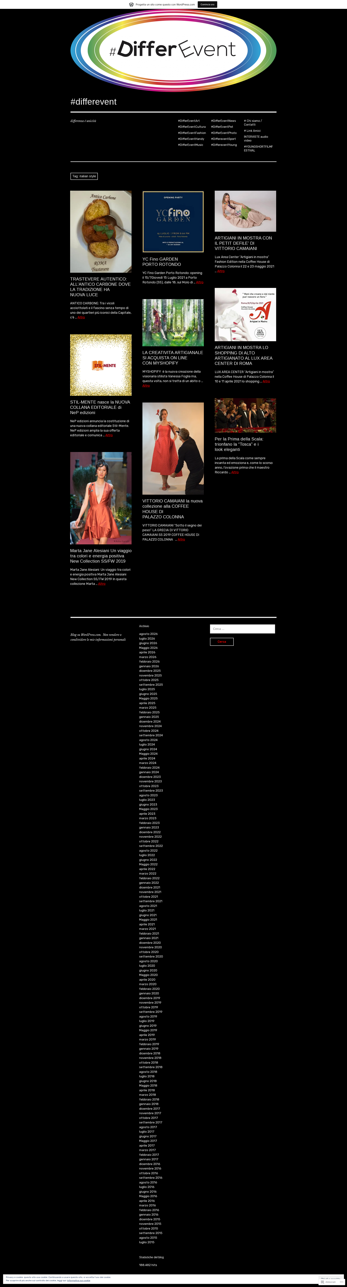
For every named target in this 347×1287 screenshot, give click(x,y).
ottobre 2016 (148, 1173)
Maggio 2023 (148, 809)
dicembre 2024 (150, 721)
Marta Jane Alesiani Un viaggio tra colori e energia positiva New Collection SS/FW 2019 (101, 556)
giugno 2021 (148, 915)
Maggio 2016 (148, 1196)
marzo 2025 (147, 707)
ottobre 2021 (148, 896)
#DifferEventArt (189, 121)
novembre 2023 (150, 781)
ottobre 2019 (148, 1007)
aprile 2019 (147, 1035)
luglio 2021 (146, 910)
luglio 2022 (147, 855)
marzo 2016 (147, 1205)
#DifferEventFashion (192, 133)
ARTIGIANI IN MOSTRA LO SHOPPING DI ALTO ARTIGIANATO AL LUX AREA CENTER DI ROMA (244, 355)
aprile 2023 (147, 813)
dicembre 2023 (150, 777)
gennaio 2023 (149, 827)
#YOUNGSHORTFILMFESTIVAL (258, 148)
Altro (81, 317)
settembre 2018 (150, 1067)
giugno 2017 (148, 1136)
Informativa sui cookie (78, 1280)
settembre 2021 (150, 901)
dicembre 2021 (149, 887)
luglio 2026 (147, 638)
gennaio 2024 (149, 772)
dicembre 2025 (150, 671)
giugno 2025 (148, 694)
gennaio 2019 (148, 1048)
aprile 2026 (147, 652)
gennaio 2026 (149, 666)
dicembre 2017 (149, 1108)
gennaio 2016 (148, 1214)
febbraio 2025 (149, 712)
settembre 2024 (151, 735)
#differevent (93, 101)
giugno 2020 (148, 970)
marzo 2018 (147, 1095)
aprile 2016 (147, 1201)
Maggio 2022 (148, 864)
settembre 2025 (151, 684)
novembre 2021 (150, 892)
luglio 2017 (146, 1131)
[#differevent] (173, 50)
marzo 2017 (147, 1150)
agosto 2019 (148, 1016)
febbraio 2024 (149, 767)
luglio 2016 (146, 1187)
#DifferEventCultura (192, 127)
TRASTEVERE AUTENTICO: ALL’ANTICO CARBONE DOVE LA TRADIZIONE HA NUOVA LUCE (100, 287)
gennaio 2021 (148, 938)
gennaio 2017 (148, 1159)
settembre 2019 (150, 1012)
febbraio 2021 (149, 933)
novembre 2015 (150, 1224)
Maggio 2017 (148, 1141)
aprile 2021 (147, 924)
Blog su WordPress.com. (85, 635)
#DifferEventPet (222, 127)
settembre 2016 (150, 1177)
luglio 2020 (147, 965)
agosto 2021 (148, 906)
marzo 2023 (147, 818)
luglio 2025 (147, 689)
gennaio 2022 (149, 883)
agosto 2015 (148, 1237)
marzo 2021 (147, 929)
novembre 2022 (150, 836)
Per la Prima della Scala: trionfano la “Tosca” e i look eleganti (239, 444)
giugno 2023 (148, 804)
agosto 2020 (148, 961)
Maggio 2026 (148, 648)
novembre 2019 (150, 1002)
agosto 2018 (148, 1072)
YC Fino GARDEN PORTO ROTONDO (161, 262)
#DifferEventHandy (191, 139)
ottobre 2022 (148, 841)
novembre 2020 (150, 947)
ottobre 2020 (149, 952)
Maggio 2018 (148, 1085)
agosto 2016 (148, 1182)
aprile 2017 (147, 1145)
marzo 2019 (147, 1039)
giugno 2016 (148, 1191)
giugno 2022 (148, 860)
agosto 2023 (148, 795)
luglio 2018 (147, 1076)
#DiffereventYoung (224, 145)
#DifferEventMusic (190, 145)
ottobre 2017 (148, 1118)
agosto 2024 (148, 740)
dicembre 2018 (149, 1053)
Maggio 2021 (148, 919)
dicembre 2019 (149, 998)
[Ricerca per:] (242, 629)
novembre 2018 (150, 1058)
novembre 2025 (150, 675)
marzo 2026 (147, 657)
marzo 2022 (147, 873)
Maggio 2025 (148, 698)
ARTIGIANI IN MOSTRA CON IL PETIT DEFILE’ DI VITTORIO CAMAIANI (243, 243)
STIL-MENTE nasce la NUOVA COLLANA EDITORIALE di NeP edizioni (100, 407)
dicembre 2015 (149, 1219)
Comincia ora (207, 4)
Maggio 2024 (148, 753)
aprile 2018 (147, 1090)
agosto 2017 (148, 1127)
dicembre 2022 (150, 832)
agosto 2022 (148, 850)
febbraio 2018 (149, 1099)
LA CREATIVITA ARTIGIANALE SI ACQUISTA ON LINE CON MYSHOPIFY (172, 357)
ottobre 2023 (148, 786)
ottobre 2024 (148, 731)
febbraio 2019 (149, 1044)
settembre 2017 (150, 1122)
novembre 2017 (150, 1113)
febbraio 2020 (149, 989)
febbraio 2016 (149, 1210)
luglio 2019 (146, 1021)
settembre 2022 (151, 846)
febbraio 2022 (149, 878)
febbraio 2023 (149, 823)
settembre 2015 (150, 1233)
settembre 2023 (151, 790)
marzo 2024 (147, 763)
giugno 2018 (148, 1081)
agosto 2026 (148, 634)
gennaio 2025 (149, 717)
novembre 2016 (150, 1168)
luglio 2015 (146, 1242)
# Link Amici (252, 130)
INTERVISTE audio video (256, 138)
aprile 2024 (147, 758)
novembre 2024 (150, 726)
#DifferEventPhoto (224, 133)
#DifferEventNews (223, 121)
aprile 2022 (147, 869)
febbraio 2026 (149, 661)
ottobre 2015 (148, 1228)
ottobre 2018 (148, 1062)
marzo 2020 (148, 984)
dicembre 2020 (150, 943)
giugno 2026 (148, 643)
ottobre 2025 (148, 680)
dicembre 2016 (149, 1164)
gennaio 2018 (148, 1104)
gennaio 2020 (149, 993)
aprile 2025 (147, 703)
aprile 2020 (147, 979)
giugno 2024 (148, 749)
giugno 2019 (148, 1025)
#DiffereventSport (223, 139)
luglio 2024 (147, 744)
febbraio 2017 (149, 1155)
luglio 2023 (147, 800)
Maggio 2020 (148, 975)
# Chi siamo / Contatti (253, 122)
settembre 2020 (151, 956)
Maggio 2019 (148, 1030)
